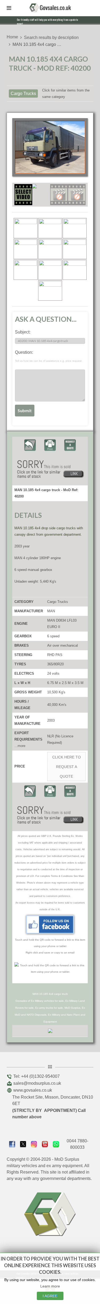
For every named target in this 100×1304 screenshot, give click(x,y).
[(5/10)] (50, 249)
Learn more (50, 1286)
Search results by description (51, 37)
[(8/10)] (50, 270)
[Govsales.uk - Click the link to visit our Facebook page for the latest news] (50, 924)
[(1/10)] (26, 228)
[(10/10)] (50, 290)
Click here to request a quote (66, 766)
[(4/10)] (26, 249)
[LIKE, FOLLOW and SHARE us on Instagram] (34, 1144)
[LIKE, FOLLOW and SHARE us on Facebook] (12, 1144)
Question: (48, 356)
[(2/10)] (50, 228)
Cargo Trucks (23, 93)
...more (19, 746)
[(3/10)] (75, 228)
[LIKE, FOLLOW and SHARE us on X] (23, 1144)
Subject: (22, 332)
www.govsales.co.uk (32, 1090)
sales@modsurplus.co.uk (37, 1083)
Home (12, 37)
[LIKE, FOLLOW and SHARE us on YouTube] (45, 1144)
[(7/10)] (26, 270)
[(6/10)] (75, 249)
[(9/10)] (75, 270)
